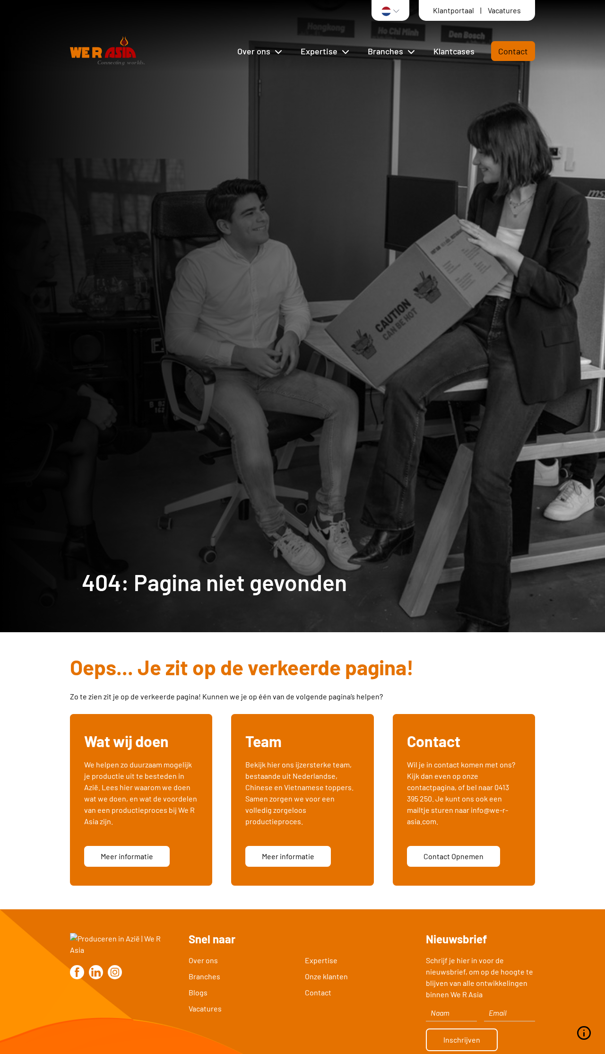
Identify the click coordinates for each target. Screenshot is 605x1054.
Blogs (198, 992)
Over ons (203, 960)
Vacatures (504, 10)
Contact (513, 51)
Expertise (321, 960)
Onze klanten (326, 976)
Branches (204, 976)
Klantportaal (454, 10)
